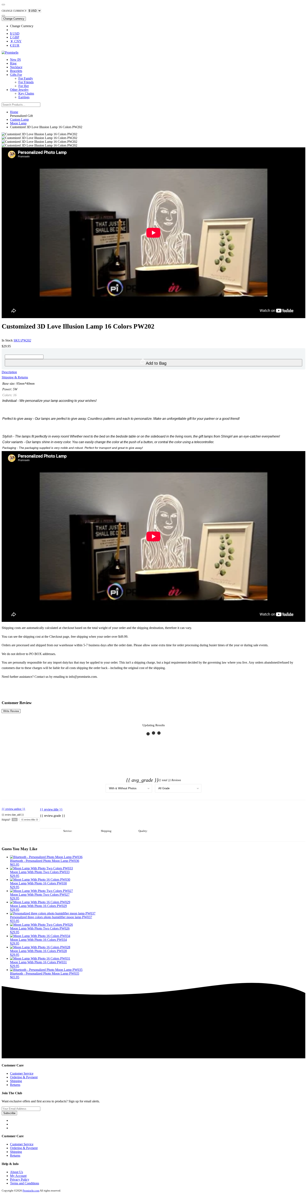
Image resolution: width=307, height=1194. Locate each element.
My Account (18, 1176)
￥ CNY (16, 41)
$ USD (14, 33)
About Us (16, 1172)
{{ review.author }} (13, 809)
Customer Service (21, 1073)
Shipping (16, 1081)
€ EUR (14, 45)
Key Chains (26, 93)
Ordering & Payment (24, 1077)
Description (9, 372)
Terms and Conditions (24, 1183)
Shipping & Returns (15, 377)
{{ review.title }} (51, 809)
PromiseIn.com (31, 1190)
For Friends (26, 82)
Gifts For (16, 74)
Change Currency (13, 18)
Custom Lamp (19, 119)
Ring (13, 63)
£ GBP (14, 37)
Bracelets (16, 71)
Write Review (11, 711)
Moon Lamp (18, 123)
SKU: (22, 340)
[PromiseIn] (10, 52)
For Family (25, 78)
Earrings (23, 97)
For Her (23, 86)
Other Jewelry (19, 89)
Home (14, 112)
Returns (15, 1084)
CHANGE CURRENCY (14, 10)
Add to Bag (156, 363)
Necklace (16, 67)
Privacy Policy (19, 1179)
